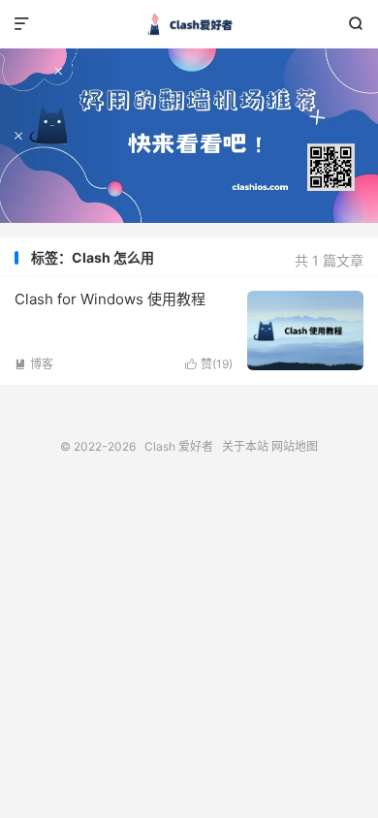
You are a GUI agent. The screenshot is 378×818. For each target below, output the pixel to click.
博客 (34, 364)
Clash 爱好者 (189, 24)
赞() (209, 364)
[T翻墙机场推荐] (189, 135)
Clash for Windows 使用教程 (110, 299)
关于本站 (245, 446)
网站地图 (294, 446)
